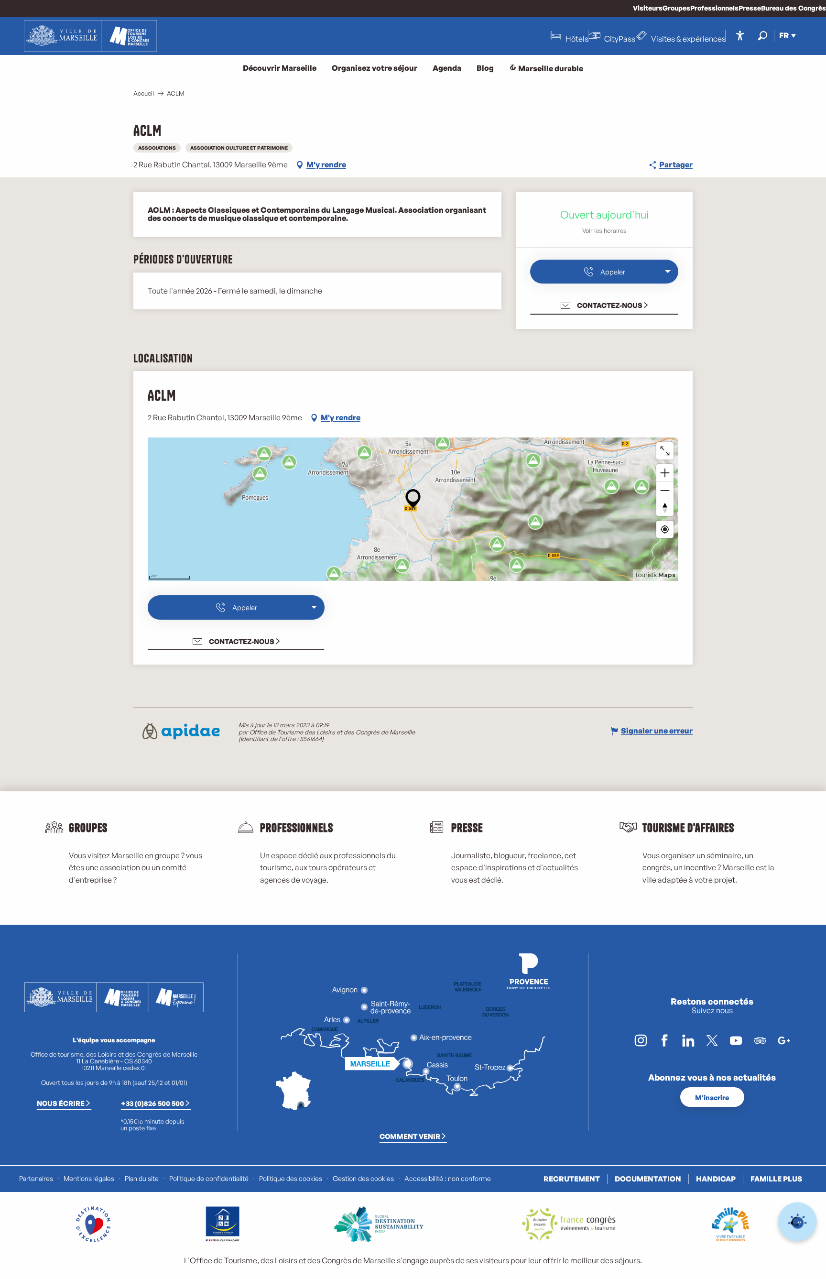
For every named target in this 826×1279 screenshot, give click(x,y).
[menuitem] (90, 36)
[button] (762, 35)
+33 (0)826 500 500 (152, 1103)
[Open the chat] (797, 1221)
